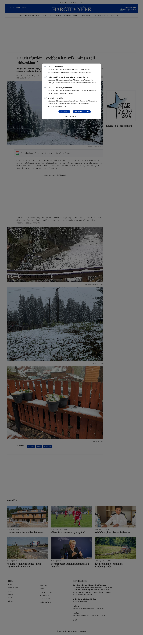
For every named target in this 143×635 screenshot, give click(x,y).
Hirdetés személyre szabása (60, 88)
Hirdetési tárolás (55, 67)
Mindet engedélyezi (81, 112)
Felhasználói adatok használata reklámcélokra (68, 77)
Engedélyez (64, 112)
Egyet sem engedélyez (71, 116)
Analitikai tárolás (55, 98)
